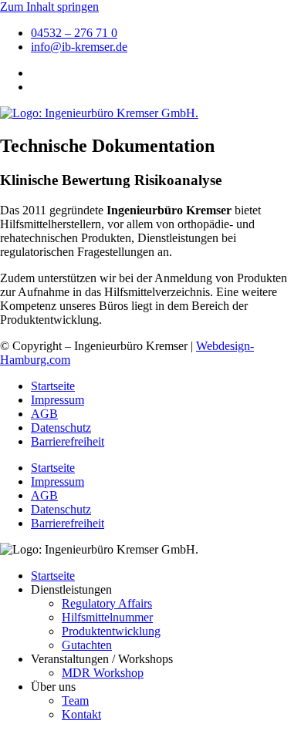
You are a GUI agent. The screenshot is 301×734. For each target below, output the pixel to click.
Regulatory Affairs (107, 603)
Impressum (57, 399)
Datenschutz (61, 427)
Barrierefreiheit (67, 441)
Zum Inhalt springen (49, 6)
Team (75, 700)
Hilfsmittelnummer (107, 617)
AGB (44, 413)
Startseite (53, 385)
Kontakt (81, 714)
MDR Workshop (103, 672)
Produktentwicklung (111, 631)
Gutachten (87, 645)
